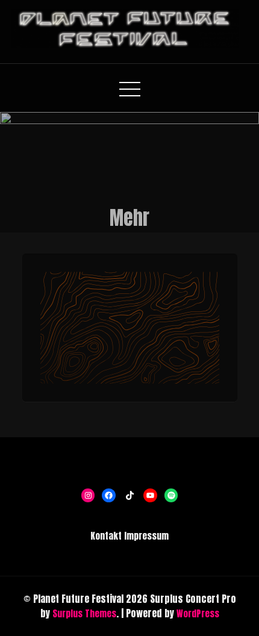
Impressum (146, 536)
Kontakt (106, 536)
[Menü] (129, 344)
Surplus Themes (84, 613)
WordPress (197, 613)
